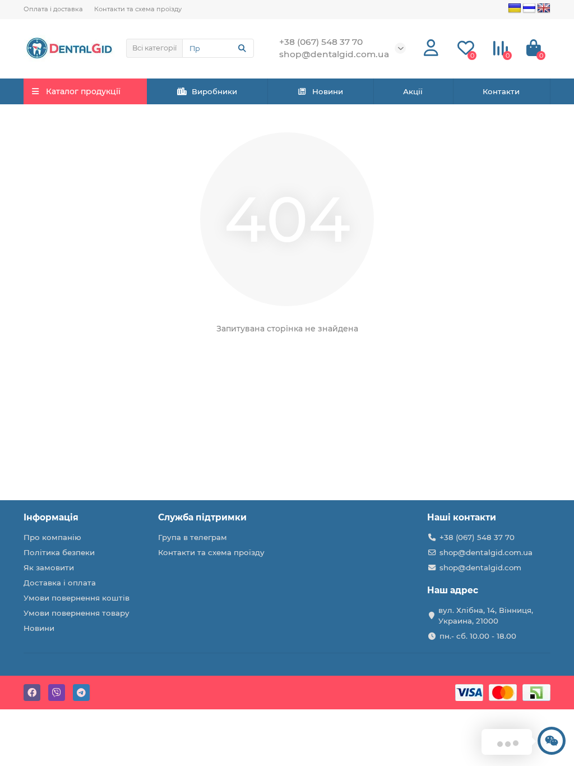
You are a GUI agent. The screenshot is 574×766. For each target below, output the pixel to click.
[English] (543, 8)
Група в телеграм (192, 537)
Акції (413, 91)
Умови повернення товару (76, 612)
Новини (327, 91)
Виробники (214, 91)
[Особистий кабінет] (431, 48)
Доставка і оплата (60, 582)
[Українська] (514, 8)
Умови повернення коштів (76, 597)
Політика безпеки (59, 552)
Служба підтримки (202, 517)
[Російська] (529, 8)
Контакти (501, 91)
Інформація (51, 517)
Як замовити (49, 567)
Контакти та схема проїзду (138, 9)
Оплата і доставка (53, 9)
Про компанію (52, 537)
